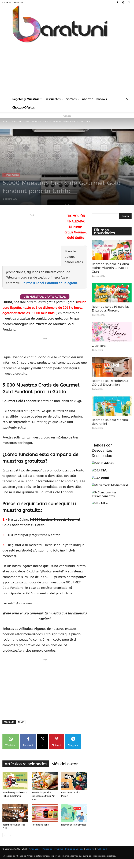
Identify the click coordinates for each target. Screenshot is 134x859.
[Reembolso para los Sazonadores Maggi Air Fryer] (44, 780)
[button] (127, 99)
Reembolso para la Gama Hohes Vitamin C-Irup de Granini (110, 267)
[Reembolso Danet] (44, 813)
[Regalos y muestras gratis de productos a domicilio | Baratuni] (67, 24)
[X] (129, 2)
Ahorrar (87, 99)
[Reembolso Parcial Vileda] (74, 813)
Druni (105, 478)
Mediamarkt (119, 485)
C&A (104, 470)
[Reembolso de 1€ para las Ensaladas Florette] (112, 293)
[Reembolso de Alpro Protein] (74, 780)
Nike (104, 503)
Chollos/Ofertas (23, 107)
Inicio (5, 121)
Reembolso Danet (40, 824)
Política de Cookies (74, 848)
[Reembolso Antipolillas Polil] (15, 813)
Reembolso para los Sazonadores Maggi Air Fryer (43, 796)
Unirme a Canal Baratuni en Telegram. (49, 283)
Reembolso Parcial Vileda (73, 824)
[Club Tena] (112, 332)
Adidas (109, 463)
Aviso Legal (34, 848)
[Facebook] (117, 2)
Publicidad (19, 2)
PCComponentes (103, 496)
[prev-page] (4, 835)
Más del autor (64, 764)
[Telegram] (123, 2)
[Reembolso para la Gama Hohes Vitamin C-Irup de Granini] (112, 250)
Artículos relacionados (26, 764)
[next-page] (10, 835)
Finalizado (17, 121)
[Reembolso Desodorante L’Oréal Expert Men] (112, 367)
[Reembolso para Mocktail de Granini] (112, 406)
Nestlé (21, 722)
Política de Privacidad (52, 848)
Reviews (101, 99)
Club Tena (99, 345)
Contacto (6, 2)
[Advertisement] (67, 68)
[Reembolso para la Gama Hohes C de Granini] (15, 780)
